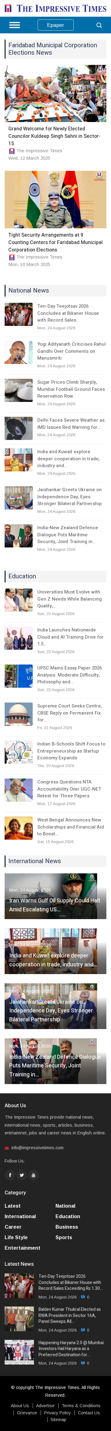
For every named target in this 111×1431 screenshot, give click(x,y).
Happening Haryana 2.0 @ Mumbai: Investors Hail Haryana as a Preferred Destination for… (72, 1349)
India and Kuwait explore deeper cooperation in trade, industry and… (68, 458)
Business (67, 1227)
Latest (13, 1206)
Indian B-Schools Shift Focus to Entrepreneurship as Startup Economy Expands (71, 751)
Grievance (27, 1412)
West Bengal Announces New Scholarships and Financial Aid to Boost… (70, 827)
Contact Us (89, 1412)
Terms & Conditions (81, 1405)
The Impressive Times (39, 150)
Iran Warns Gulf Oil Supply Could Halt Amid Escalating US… (54, 905)
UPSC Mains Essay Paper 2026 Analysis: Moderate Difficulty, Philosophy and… (69, 675)
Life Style (16, 1237)
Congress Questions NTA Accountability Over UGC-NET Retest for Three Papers (69, 789)
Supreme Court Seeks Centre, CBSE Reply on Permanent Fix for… (69, 713)
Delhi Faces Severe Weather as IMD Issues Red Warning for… (71, 424)
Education (68, 1216)
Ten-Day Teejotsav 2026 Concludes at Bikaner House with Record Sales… (68, 313)
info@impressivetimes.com (37, 1147)
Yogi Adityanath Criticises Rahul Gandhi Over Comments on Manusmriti (71, 351)
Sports (64, 1237)
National (65, 1206)
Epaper (55, 25)
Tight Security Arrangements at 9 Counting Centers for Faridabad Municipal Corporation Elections (55, 242)
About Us (20, 1405)
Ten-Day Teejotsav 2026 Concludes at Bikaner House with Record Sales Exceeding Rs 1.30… (71, 1282)
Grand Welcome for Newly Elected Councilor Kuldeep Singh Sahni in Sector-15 (54, 136)
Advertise (45, 1405)
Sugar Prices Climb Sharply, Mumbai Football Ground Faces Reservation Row (71, 389)
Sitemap (58, 1419)
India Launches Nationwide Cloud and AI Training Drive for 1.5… (70, 637)
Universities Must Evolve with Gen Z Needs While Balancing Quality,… (69, 599)
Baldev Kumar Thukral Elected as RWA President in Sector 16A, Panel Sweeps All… (70, 1315)
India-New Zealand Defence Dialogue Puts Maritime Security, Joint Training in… (67, 534)
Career (13, 1227)
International (20, 1216)
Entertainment (22, 1248)
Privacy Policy (57, 1412)
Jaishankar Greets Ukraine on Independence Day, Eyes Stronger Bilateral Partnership (69, 496)
